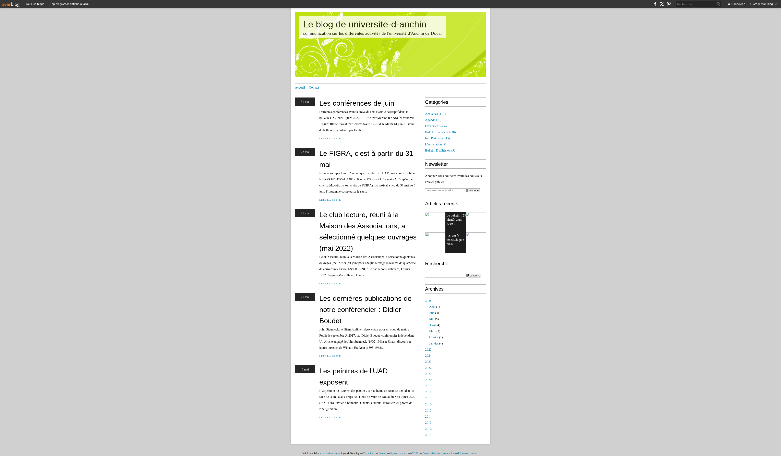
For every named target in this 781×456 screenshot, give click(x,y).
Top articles (368, 453)
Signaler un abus (398, 453)
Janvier (433, 343)
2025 (428, 349)
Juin (431, 313)
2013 (428, 422)
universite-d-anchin (327, 453)
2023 (428, 361)
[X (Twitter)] (661, 4)
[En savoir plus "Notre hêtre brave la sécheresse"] (435, 222)
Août (432, 306)
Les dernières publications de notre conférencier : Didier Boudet (365, 309)
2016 (428, 404)
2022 (428, 367)
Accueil (300, 87)
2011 (428, 434)
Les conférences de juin (356, 103)
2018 (428, 392)
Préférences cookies (467, 453)
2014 (428, 416)
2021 (428, 374)
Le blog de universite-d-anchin (364, 24)
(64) (436, 126)
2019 (428, 386)
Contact (314, 87)
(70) (433, 120)
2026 (428, 300)
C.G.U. (414, 453)
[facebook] (655, 4)
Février (433, 337)
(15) (437, 138)
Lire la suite (330, 138)
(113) (435, 114)
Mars (432, 331)
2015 (428, 410)
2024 (428, 355)
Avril (432, 325)
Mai (431, 319)
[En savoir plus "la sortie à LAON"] (476, 243)
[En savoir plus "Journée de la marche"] (435, 243)
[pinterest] (668, 4)
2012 (428, 428)
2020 (428, 380)
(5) (440, 150)
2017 (428, 398)
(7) (435, 144)
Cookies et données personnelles (438, 453)
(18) (440, 132)
